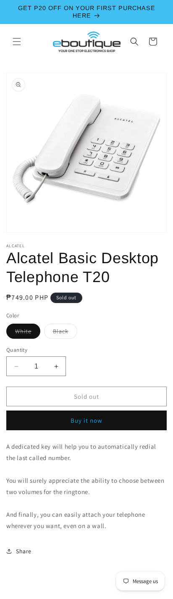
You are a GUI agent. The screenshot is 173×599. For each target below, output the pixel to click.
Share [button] (23, 551)
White (27, 333)
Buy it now (86, 420)
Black (65, 333)
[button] (17, 41)
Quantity (16, 349)
